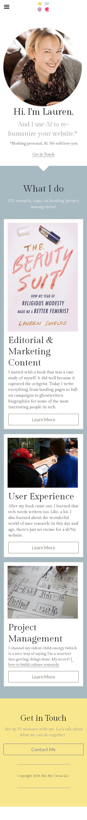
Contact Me (43, 749)
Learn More (43, 419)
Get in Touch (43, 154)
